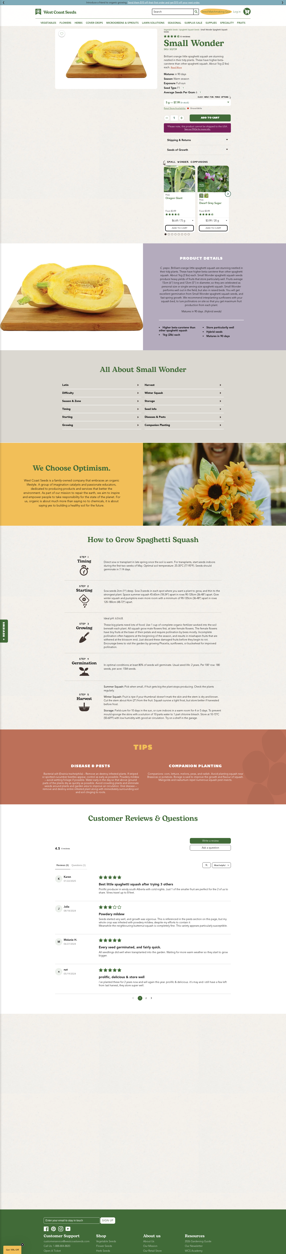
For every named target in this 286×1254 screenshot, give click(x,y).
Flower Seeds (104, 1246)
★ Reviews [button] (4, 631)
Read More (176, 67)
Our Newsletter (194, 1246)
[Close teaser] (22, 1244)
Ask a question (210, 847)
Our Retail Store (152, 1251)
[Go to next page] (152, 998)
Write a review (210, 840)
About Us (148, 1241)
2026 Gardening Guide (198, 1241)
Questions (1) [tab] (79, 865)
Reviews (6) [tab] (62, 865)
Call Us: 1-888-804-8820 (57, 1246)
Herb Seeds (103, 1251)
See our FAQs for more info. (197, 129)
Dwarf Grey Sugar (210, 203)
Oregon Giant (174, 198)
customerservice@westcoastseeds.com (67, 1241)
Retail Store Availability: (175, 108)
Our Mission (150, 1246)
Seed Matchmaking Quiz (216, 11)
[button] (247, 11)
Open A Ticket (52, 1251)
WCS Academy (193, 1251)
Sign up (107, 1220)
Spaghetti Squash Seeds (189, 29)
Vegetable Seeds (171, 29)
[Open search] (206, 865)
